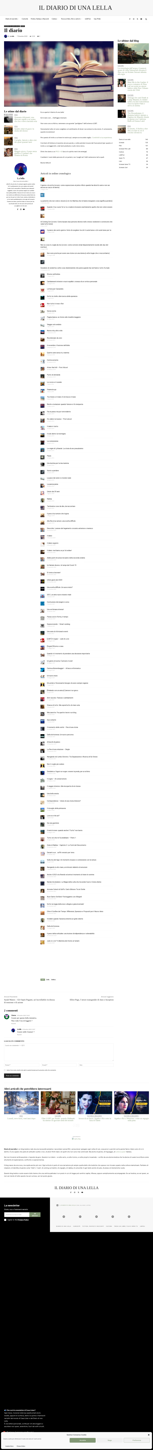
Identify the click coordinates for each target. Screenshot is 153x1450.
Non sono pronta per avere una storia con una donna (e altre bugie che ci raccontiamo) (78, 253)
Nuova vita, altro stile (54, 331)
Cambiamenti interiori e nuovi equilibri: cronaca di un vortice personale (72, 282)
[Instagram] (134, 19)
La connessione (52, 441)
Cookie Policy (9, 1446)
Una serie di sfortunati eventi (57, 632)
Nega (110, 1440)
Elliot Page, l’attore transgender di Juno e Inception (92, 1000)
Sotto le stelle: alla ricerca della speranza (62, 296)
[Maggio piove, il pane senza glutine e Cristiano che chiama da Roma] (8, 152)
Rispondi (13, 1023)
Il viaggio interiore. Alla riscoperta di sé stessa (63, 786)
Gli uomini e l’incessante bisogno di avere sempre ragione (67, 683)
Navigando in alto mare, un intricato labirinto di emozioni (67, 867)
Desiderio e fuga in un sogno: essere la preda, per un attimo (68, 771)
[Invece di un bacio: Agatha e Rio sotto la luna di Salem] (95, 1102)
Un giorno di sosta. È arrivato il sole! (60, 661)
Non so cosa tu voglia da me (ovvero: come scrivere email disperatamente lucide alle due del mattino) (74, 246)
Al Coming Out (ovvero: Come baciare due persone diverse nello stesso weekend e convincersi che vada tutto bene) (76, 223)
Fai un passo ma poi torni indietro (59, 412)
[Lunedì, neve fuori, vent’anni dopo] (21, 1102)
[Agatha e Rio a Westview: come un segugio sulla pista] (131, 1102)
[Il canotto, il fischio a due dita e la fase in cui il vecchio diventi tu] (122, 129)
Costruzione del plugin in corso (58, 602)
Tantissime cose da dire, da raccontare (61, 506)
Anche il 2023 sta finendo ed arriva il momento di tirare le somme (70, 875)
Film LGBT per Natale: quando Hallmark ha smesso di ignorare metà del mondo (58, 1119)
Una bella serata (53, 794)
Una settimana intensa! (55, 609)
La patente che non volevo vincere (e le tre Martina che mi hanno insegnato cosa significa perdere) (76, 201)
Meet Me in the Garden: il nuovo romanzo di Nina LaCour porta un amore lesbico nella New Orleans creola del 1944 (138, 86)
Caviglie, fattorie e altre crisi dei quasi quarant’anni (25, 141)
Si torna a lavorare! (54, 573)
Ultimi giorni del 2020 (54, 580)
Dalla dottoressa (53, 926)
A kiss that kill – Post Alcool (57, 367)
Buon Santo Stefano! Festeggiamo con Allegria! (64, 897)
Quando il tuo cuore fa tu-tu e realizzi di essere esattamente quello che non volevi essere (79, 207)
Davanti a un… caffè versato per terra (60, 853)
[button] (149, 1435)
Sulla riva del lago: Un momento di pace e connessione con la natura (71, 860)
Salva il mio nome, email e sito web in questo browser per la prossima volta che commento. (31, 1070)
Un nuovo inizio (52, 676)
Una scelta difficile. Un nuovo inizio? (60, 587)
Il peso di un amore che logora (58, 514)
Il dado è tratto (52, 426)
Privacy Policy (21, 1446)
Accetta (83, 1440)
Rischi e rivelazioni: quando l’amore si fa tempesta (65, 404)
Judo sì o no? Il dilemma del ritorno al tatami (63, 941)
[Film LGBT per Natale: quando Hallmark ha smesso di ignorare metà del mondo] (58, 1102)
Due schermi (51, 720)
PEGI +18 (59, 151)
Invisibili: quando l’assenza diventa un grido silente (65, 919)
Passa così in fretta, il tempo (57, 617)
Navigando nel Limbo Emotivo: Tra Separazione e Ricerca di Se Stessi (72, 757)
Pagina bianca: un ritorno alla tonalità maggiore (64, 317)
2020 (22, 26)
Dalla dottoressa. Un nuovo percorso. (60, 735)
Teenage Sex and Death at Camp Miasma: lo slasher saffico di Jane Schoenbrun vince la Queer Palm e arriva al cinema (138, 102)
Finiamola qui (51, 390)
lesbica (53, 979)
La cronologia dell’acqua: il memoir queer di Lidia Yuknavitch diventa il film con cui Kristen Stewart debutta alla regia (132, 71)
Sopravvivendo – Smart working (58, 624)
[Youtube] (141, 19)
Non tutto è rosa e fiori (55, 304)
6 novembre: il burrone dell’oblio (58, 345)
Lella (47, 979)
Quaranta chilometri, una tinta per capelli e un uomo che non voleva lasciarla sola (25, 119)
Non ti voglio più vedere (55, 764)
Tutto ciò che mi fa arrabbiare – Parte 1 (61, 838)
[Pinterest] (142, 36)
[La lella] (6, 36)
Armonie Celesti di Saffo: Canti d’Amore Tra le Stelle (66, 889)
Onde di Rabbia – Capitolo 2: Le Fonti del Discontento (66, 845)
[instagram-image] (64, 1216)
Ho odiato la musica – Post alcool (59, 419)
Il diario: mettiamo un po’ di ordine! (59, 550)
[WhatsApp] (147, 36)
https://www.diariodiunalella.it (20, 181)
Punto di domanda (53, 375)
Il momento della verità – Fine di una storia (62, 727)
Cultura (121, 65)
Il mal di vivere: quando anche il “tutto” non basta (64, 830)
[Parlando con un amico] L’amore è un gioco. (62, 690)
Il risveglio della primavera (56, 808)
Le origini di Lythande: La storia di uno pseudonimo (65, 448)
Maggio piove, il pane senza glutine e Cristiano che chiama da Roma (25, 153)
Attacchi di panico (53, 742)
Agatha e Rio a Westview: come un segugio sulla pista (131, 1119)
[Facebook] (130, 19)
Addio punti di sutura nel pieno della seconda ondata (66, 558)
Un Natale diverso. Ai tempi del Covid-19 (61, 565)
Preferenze (137, 1440)
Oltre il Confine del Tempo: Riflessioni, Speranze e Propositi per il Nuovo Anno (75, 911)
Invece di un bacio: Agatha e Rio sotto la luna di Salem (95, 1119)
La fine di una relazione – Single (58, 749)
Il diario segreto (52, 543)
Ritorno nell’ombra (53, 274)
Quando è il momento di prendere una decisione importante (68, 654)
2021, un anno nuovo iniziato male (59, 595)
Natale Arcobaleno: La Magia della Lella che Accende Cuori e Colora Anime (74, 882)
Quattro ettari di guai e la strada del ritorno (24, 130)
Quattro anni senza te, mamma (58, 353)
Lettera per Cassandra (55, 289)
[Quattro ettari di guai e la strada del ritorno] (8, 129)
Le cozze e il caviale (54, 382)
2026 (16, 114)
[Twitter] (137, 19)
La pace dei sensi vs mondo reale (59, 478)
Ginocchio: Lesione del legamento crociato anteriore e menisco (70, 528)
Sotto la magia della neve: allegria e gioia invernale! (65, 904)
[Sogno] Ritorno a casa (55, 646)
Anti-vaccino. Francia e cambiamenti (60, 698)
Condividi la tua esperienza (102, 137)
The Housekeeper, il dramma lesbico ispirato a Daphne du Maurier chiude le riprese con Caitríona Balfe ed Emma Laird (138, 117)
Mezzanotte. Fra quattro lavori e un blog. (62, 713)
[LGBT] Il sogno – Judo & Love (58, 639)
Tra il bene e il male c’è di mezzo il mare (61, 397)
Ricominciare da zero (54, 338)
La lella (12, 36)
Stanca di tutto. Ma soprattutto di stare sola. (63, 705)
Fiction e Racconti (94, 1115)
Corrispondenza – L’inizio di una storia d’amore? (64, 801)
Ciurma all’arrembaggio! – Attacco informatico (64, 668)
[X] (137, 36)
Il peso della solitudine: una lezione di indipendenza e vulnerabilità (70, 934)
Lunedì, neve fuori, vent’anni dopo (21, 1118)
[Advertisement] (77, 963)
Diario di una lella (12, 26)
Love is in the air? (53, 816)
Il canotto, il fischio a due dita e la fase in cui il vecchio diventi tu (138, 131)
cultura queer (121, 1152)
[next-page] (77, 1125)
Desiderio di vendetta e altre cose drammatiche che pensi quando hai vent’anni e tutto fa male (74, 268)
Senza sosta (51, 311)
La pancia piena (52, 484)
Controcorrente (52, 360)
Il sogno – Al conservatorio (57, 779)
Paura (49, 456)
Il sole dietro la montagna (56, 434)
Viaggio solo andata (54, 324)
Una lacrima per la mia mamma (58, 463)
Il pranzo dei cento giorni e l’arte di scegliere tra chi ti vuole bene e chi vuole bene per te (79, 230)
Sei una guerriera (53, 823)
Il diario (49, 536)
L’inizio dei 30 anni (53, 492)
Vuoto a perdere (53, 471)
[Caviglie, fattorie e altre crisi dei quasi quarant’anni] (8, 141)
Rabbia (49, 499)
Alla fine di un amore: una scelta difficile (61, 521)
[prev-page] (74, 1125)
